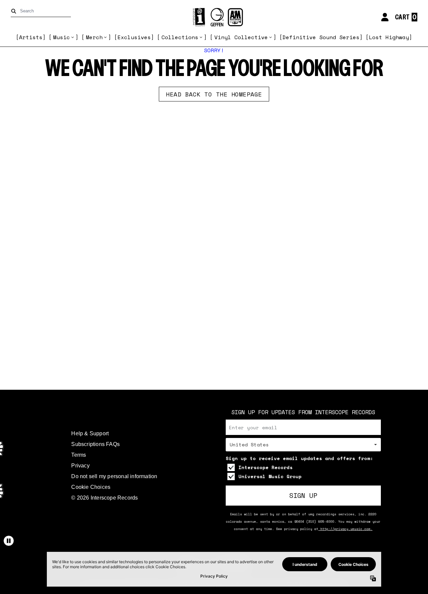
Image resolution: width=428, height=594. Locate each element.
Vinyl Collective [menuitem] (241, 37)
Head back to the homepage (214, 94)
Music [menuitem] (61, 37)
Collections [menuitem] (180, 37)
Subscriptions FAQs (95, 444)
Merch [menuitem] (94, 37)
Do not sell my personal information (114, 476)
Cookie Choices (90, 487)
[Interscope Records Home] (214, 17)
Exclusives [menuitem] (134, 37)
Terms (78, 455)
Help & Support (90, 433)
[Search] (15, 11)
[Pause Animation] (8, 540)
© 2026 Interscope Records (104, 498)
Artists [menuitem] (30, 37)
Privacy (80, 465)
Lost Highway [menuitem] (389, 37)
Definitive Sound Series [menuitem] (321, 37)
